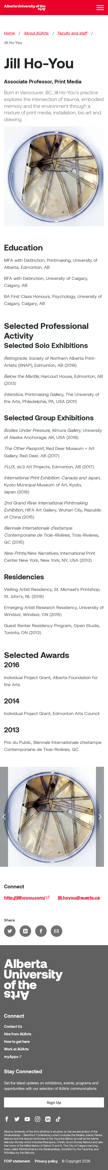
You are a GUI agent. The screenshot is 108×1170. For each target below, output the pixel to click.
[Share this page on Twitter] (10, 931)
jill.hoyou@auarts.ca (79, 897)
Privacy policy (46, 1161)
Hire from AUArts (17, 1034)
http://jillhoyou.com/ (27, 897)
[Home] (24, 8)
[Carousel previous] (4, 817)
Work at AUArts (16, 1049)
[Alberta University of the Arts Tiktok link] (58, 1119)
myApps (13, 1056)
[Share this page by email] (56, 931)
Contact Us (13, 1026)
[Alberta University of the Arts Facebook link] (7, 1119)
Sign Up (54, 1102)
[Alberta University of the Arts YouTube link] (27, 1119)
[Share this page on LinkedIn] (25, 931)
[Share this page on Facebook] (41, 931)
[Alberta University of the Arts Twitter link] (17, 1119)
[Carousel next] (100, 817)
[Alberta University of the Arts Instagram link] (37, 1119)
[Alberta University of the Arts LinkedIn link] (48, 1119)
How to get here (17, 1041)
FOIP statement (17, 1161)
